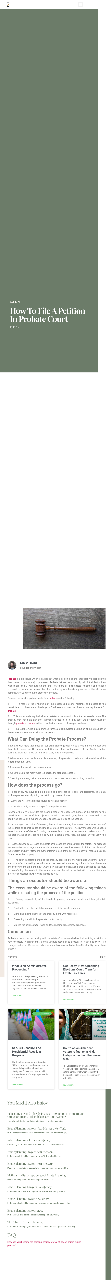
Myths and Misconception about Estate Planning (36, 1175)
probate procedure (25, 723)
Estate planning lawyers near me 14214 (30, 1152)
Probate (12, 678)
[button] (80, 4)
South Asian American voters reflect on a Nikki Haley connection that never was (82, 1053)
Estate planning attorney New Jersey (29, 1140)
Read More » (17, 996)
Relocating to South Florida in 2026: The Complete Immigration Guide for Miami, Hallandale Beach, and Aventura (45, 1115)
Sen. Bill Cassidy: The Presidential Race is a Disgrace (26, 1051)
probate (53, 698)
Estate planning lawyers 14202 (25, 1210)
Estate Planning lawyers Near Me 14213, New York (36, 1128)
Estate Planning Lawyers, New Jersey (29, 1187)
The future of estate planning (24, 1222)
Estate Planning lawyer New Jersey (28, 1199)
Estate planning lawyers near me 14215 (30, 1163)
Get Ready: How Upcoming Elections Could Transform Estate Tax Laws (81, 969)
